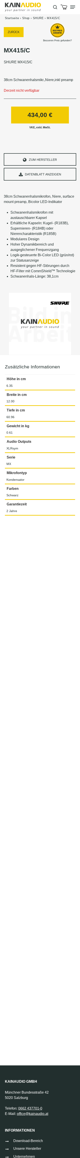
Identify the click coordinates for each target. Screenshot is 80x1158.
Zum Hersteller (43, 159)
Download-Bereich (28, 1141)
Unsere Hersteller (27, 1148)
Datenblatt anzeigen (43, 174)
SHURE (38, 18)
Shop (26, 18)
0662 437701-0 (30, 1108)
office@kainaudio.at (32, 1114)
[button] (72, 7)
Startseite (12, 18)
